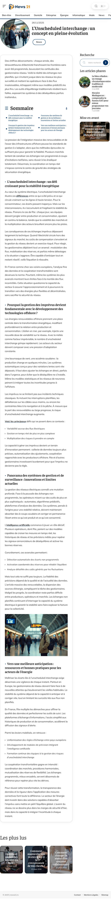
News (39, 42)
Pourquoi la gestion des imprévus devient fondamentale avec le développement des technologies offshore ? (21, 129)
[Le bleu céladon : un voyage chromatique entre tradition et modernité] (84, 82)
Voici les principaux (15, 421)
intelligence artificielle (18, 525)
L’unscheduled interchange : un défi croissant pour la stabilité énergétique (20, 117)
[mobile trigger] (5, 6)
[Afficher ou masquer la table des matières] (50, 108)
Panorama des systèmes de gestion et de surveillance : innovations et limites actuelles (53, 117)
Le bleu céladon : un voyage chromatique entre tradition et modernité (101, 81)
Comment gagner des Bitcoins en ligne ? (11, 857)
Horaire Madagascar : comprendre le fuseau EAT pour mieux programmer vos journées (100, 100)
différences (22, 195)
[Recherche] (96, 6)
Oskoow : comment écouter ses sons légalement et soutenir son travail (94, 129)
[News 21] (19, 6)
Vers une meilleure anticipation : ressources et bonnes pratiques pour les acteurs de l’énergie (53, 127)
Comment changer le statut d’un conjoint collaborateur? (61, 857)
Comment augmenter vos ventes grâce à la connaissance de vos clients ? (36, 857)
